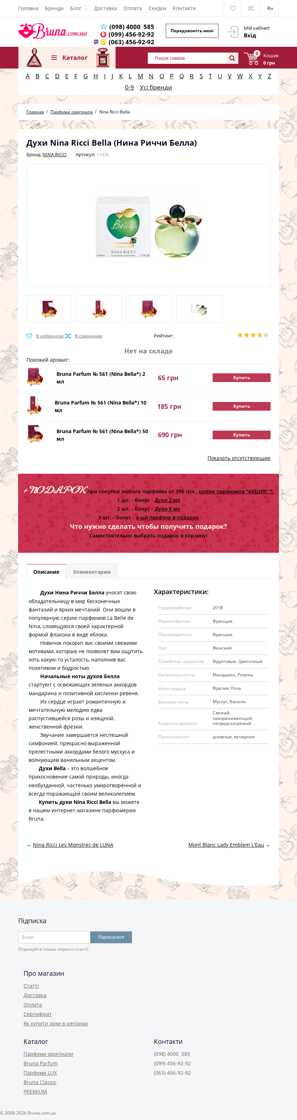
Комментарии (92, 571)
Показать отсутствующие (239, 458)
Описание (46, 571)
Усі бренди (156, 87)
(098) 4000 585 (131, 26)
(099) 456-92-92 (131, 34)
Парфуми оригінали (48, 1053)
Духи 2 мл (167, 500)
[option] (49, 309)
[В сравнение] (84, 336)
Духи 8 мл (167, 508)
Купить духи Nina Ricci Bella (75, 801)
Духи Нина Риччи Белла (72, 592)
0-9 (129, 87)
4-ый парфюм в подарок (167, 517)
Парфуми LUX (40, 1072)
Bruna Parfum (41, 1063)
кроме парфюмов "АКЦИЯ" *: (236, 491)
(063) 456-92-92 (131, 42)
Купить (241, 377)
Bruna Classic (40, 1082)
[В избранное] (45, 336)
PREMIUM (35, 1091)
